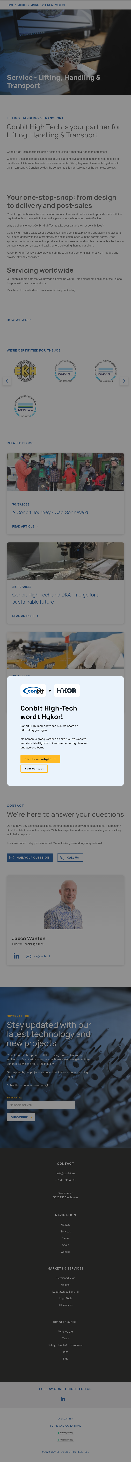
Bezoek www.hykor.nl (40, 759)
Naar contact (34, 768)
